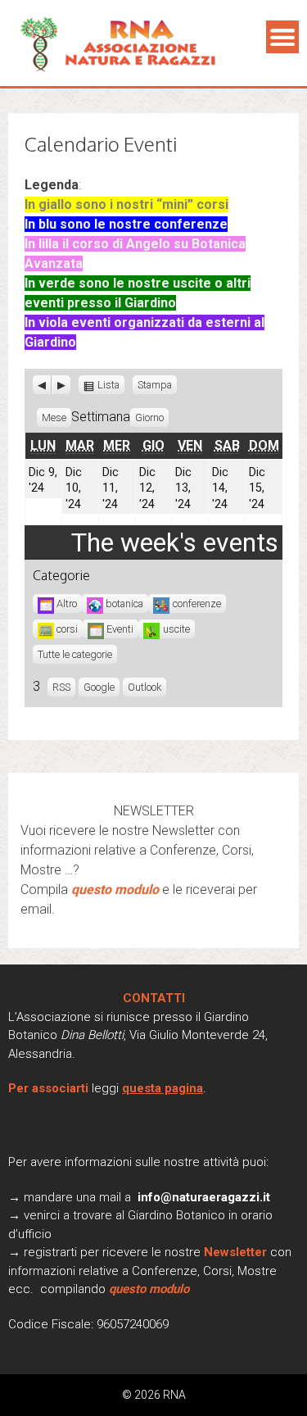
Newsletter (237, 1252)
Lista (109, 385)
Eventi (119, 629)
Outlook (144, 687)
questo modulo (115, 889)
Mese (54, 417)
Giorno (149, 417)
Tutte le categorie (75, 654)
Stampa (157, 383)
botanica (124, 603)
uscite (176, 629)
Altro (66, 603)
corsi (67, 629)
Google (99, 687)
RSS (61, 687)
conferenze (197, 603)
